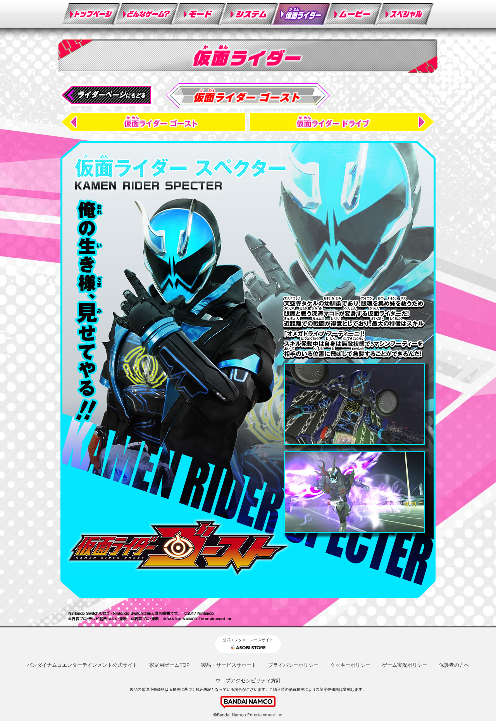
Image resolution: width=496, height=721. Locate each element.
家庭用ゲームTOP (169, 665)
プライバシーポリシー (293, 665)
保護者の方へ (454, 665)
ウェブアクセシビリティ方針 (248, 680)
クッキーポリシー (350, 665)
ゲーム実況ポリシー (404, 665)
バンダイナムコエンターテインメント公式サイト (82, 665)
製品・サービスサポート (229, 665)
